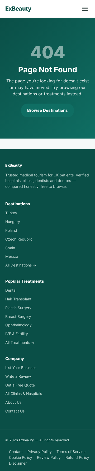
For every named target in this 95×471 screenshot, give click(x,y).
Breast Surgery (18, 316)
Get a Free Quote (20, 385)
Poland (11, 230)
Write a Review (18, 376)
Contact (16, 451)
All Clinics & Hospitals (23, 393)
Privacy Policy (39, 451)
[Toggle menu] (85, 9)
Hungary (12, 221)
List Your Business (20, 367)
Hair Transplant (18, 299)
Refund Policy (77, 457)
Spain (10, 248)
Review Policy (49, 457)
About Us (13, 402)
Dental (10, 290)
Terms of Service (71, 451)
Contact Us (15, 411)
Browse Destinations (47, 110)
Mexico (11, 256)
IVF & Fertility (16, 333)
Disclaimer (18, 463)
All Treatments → (20, 342)
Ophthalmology (18, 325)
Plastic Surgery (18, 307)
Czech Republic (18, 239)
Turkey (11, 213)
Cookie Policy (20, 457)
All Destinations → (20, 265)
